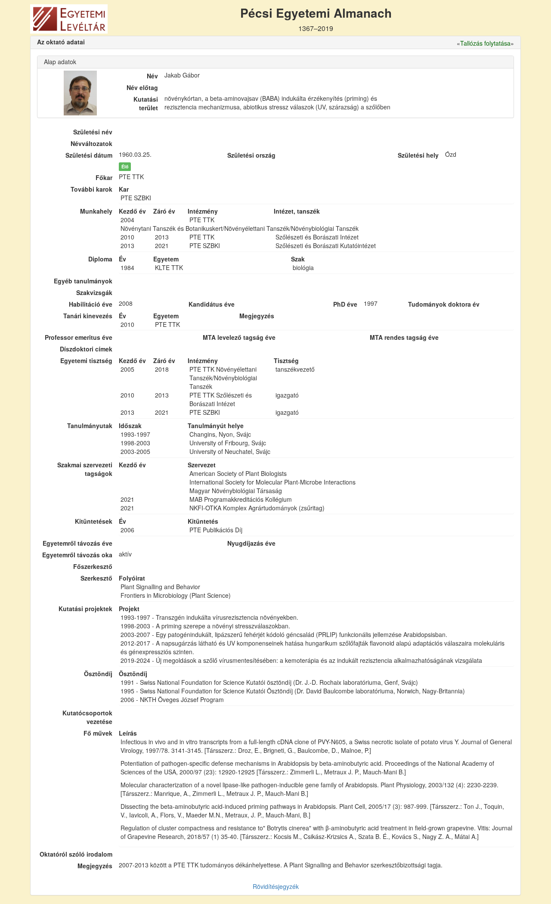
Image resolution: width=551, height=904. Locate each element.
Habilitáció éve (90, 304)
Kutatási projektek (85, 608)
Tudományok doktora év (444, 304)
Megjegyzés (94, 865)
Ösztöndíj (98, 673)
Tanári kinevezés (87, 315)
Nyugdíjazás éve (251, 543)
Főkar (104, 177)
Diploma (100, 259)
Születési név (92, 131)
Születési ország (251, 155)
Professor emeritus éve (78, 337)
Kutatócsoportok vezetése (87, 717)
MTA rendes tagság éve (404, 337)
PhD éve (345, 304)
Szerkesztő (96, 578)
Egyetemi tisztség (86, 360)
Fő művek (98, 733)
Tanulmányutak (89, 425)
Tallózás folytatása (485, 43)
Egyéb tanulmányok (83, 280)
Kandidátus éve (212, 304)
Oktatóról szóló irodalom (76, 854)
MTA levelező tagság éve (239, 337)
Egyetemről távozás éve (77, 543)
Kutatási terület (145, 103)
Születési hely (418, 155)
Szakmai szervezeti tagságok (84, 469)
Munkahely (96, 211)
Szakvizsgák (94, 292)
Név (152, 75)
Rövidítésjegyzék (276, 886)
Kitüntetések (93, 521)
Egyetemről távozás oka (77, 554)
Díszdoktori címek (86, 349)
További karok (91, 189)
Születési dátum (88, 155)
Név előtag (142, 87)
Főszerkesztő (92, 566)
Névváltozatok (91, 143)
